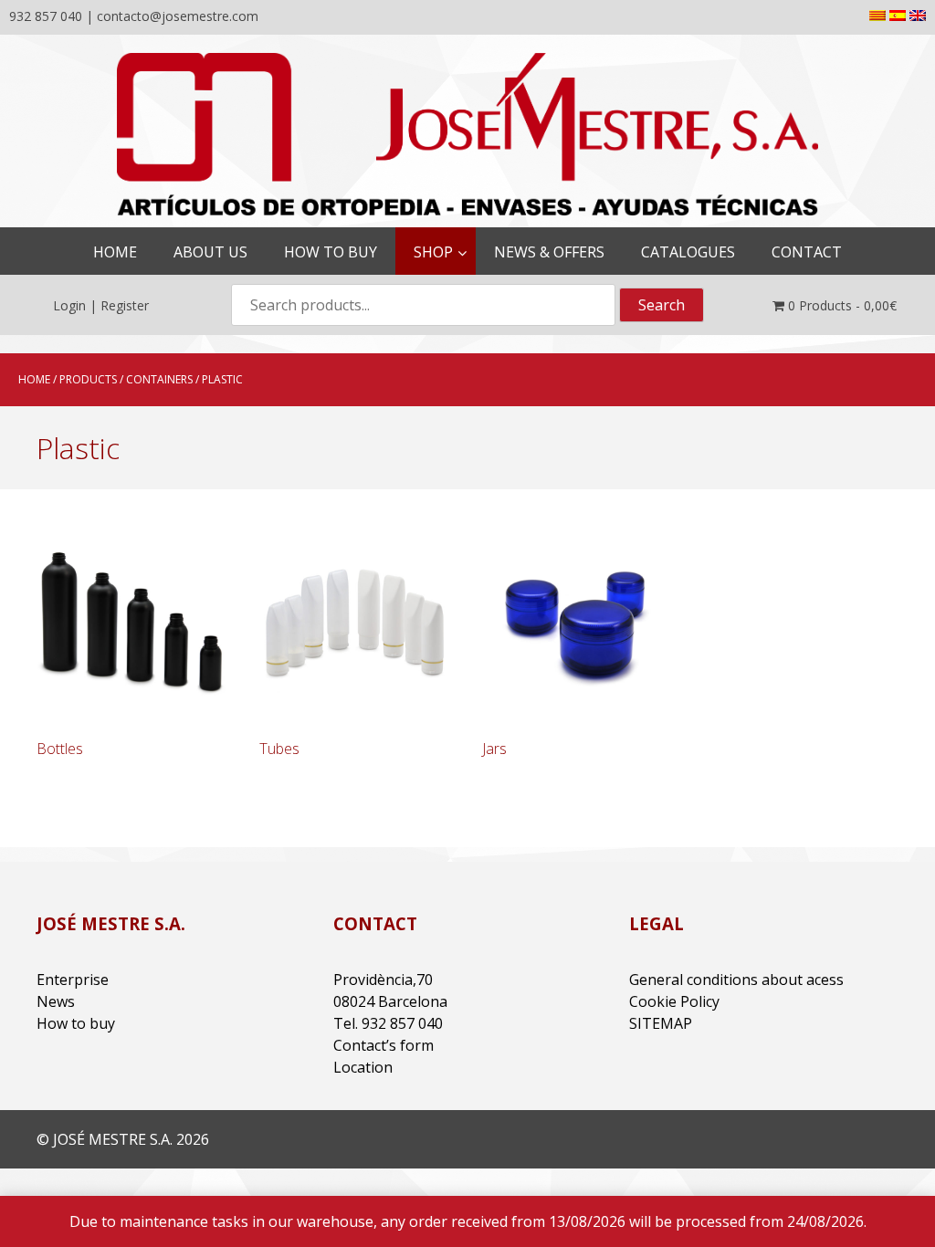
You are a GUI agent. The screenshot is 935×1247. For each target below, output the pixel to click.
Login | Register (101, 305)
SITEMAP (660, 1023)
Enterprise (73, 979)
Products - (842, 305)
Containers (159, 379)
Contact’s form (383, 1045)
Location (363, 1067)
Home (34, 379)
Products (88, 379)
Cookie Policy (674, 1001)
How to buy (76, 1023)
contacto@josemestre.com (177, 16)
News (56, 1001)
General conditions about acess (736, 979)
